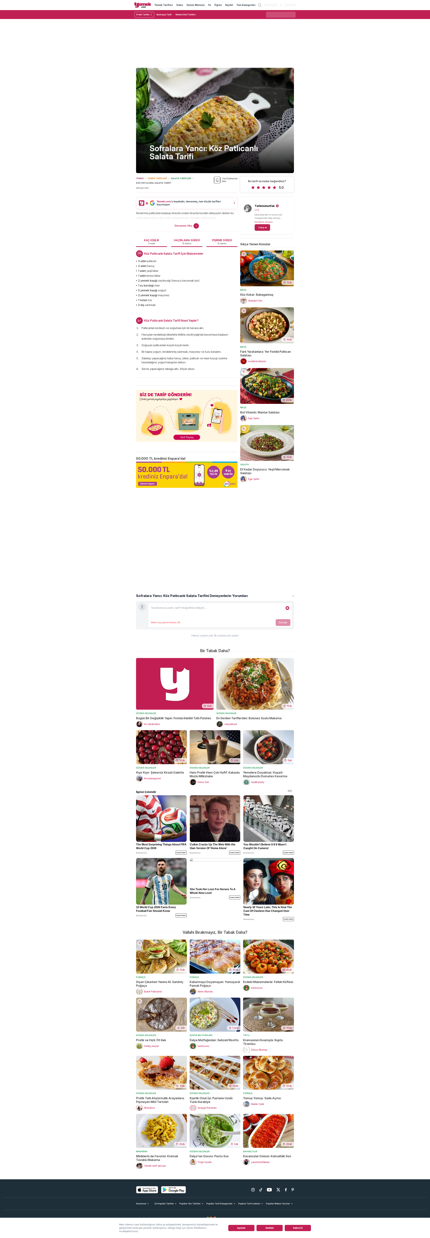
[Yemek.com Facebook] (286, 1189)
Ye (209, 5)
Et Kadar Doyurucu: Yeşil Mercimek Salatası (265, 471)
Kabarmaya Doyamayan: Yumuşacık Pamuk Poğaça (215, 983)
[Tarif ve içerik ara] (260, 5)
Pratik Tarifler (143, 14)
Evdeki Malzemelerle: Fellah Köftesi (268, 982)
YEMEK (140, 178)
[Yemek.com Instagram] (253, 1189)
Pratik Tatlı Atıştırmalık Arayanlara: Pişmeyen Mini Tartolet (160, 1100)
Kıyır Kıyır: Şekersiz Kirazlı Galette (160, 772)
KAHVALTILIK (250, 1151)
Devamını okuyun (264, 222)
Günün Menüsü (195, 5)
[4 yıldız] (269, 187)
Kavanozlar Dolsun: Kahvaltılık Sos (267, 1156)
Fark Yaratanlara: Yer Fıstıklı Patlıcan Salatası (265, 353)
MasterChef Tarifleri (186, 14)
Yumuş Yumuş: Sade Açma (262, 1098)
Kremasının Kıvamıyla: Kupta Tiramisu (263, 1042)
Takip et (262, 227)
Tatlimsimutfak (265, 206)
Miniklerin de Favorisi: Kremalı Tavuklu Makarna (157, 1158)
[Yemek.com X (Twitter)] (278, 1189)
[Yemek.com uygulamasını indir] (147, 1189)
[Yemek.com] (142, 5)
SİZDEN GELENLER (146, 713)
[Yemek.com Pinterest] (292, 1189)
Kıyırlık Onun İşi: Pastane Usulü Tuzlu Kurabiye (211, 1100)
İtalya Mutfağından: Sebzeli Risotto (214, 1040)
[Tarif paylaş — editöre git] (187, 414)
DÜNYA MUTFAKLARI (201, 1035)
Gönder (283, 622)
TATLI (246, 1035)
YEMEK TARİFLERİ (157, 178)
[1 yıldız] (253, 187)
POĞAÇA (140, 977)
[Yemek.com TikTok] (260, 1189)
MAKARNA (141, 1151)
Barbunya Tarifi (164, 14)
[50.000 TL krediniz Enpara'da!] (187, 475)
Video (179, 5)
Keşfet (229, 5)
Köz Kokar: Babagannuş (256, 294)
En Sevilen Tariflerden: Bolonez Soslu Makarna (249, 718)
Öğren (218, 5)
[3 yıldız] (263, 187)
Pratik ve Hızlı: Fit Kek (151, 1040)
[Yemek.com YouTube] (269, 1189)
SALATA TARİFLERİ (181, 178)
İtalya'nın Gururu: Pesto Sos (209, 1156)
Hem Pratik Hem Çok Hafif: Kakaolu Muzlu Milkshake (215, 774)
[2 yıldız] (258, 187)
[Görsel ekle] (287, 608)
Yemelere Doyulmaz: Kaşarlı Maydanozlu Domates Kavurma (265, 774)
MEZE (243, 289)
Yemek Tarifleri (164, 5)
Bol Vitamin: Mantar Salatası (260, 412)
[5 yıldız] (274, 187)
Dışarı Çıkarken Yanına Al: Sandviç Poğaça (159, 983)
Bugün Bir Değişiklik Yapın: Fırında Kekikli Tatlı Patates (173, 718)
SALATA (244, 464)
